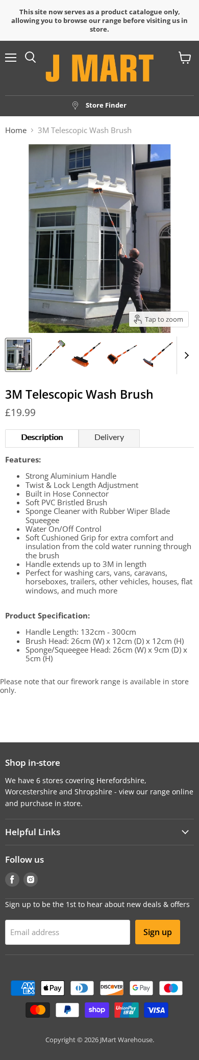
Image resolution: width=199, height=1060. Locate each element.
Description (42, 437)
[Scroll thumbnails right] (185, 355)
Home (16, 130)
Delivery (109, 437)
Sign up (157, 932)
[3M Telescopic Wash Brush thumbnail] (18, 355)
